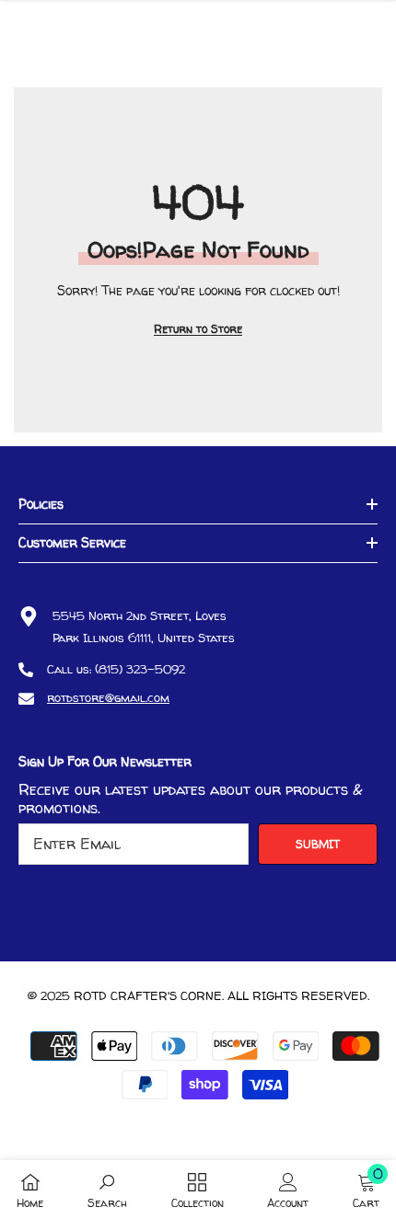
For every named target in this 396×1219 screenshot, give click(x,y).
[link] (107, 1189)
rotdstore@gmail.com (108, 697)
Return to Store (198, 329)
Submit (318, 844)
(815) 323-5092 (140, 669)
